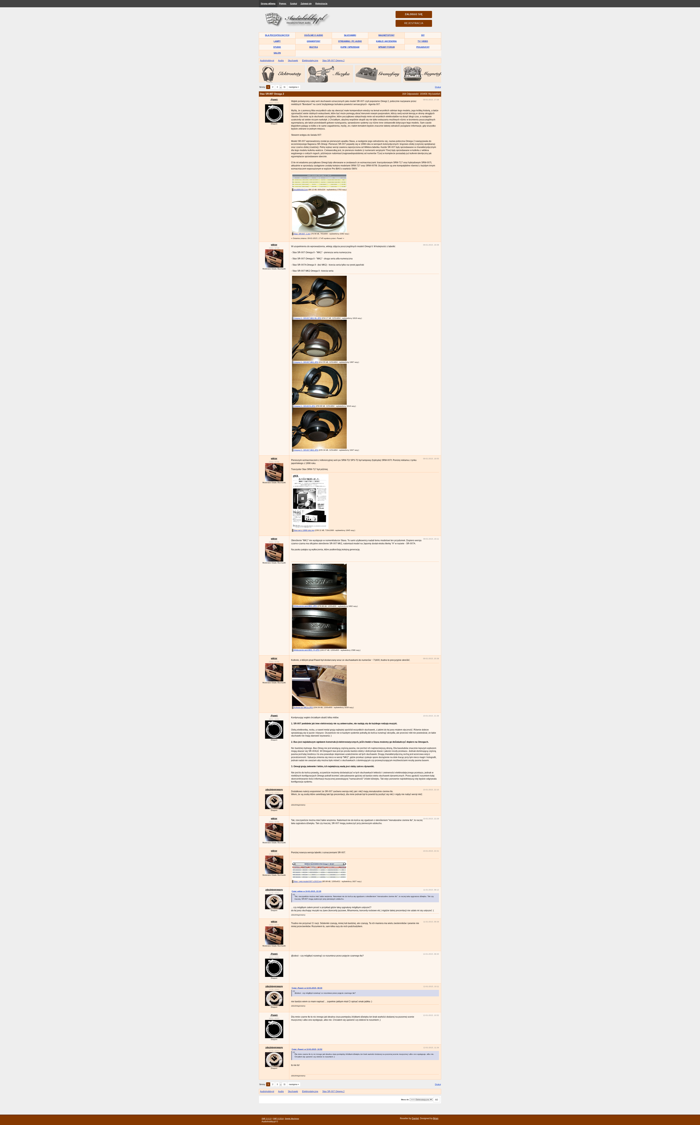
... (281, 87)
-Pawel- (274, 99)
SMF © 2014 (278, 1119)
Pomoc (282, 3)
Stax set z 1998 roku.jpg (303, 530)
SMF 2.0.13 (266, 1119)
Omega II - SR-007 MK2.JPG (305, 450)
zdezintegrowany (274, 789)
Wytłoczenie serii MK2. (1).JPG (306, 650)
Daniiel (415, 1118)
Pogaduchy (422, 47)
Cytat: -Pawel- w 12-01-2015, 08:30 (307, 988)
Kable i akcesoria (386, 41)
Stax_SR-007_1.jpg (301, 234)
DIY (423, 35)
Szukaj (293, 3)
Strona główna (268, 3)
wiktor (274, 244)
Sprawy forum (386, 47)
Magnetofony (386, 35)
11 (284, 87)
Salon (277, 53)
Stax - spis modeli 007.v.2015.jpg (307, 881)
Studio (277, 47)
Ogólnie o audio (313, 35)
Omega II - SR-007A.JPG (304, 406)
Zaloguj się (306, 3)
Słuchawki (350, 35)
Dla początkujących (277, 35)
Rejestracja (321, 3)
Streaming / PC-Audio (350, 41)
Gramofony (313, 41)
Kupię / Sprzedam (350, 47)
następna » (294, 87)
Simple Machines (292, 1119)
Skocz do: (405, 1100)
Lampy (277, 41)
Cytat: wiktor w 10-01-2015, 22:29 (306, 891)
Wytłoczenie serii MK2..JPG (305, 606)
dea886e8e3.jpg (300, 190)
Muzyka (313, 47)
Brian (435, 1118)
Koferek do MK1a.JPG (303, 707)
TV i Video (423, 41)
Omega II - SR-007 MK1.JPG (305, 362)
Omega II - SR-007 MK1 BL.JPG (307, 318)
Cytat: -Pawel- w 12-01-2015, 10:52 (307, 1049)
